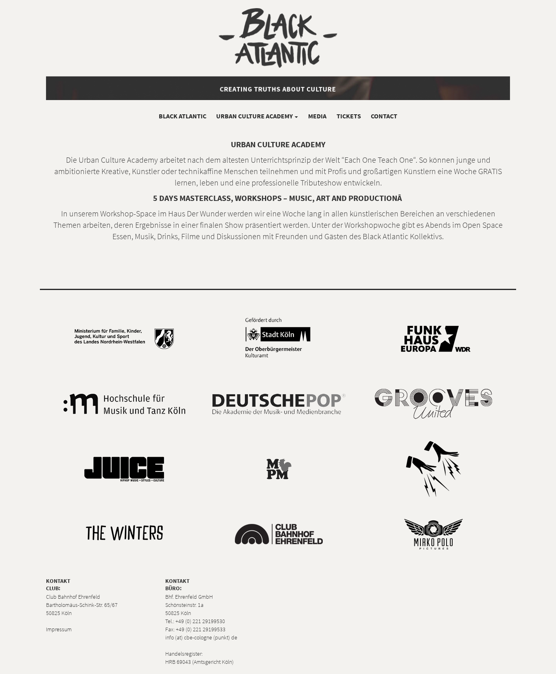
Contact (384, 116)
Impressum (59, 629)
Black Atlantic (182, 116)
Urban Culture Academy (255, 116)
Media (317, 116)
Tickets (349, 116)
